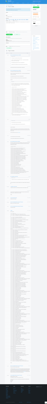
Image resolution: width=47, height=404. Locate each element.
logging (15, 368)
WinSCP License (20, 402)
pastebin (19, 369)
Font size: (14, 20)
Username (7, 12)
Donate (36, 7)
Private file (14, 46)
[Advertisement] (36, 30)
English (38, 386)
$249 (37, 8)
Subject (6, 15)
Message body (7, 18)
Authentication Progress (35, 41)
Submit (9, 34)
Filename (7, 39)
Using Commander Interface (35, 38)
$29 (34, 8)
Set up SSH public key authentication (36, 47)
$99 (36, 8)
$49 (35, 8)
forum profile (19, 132)
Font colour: (7, 20)
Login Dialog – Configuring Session (36, 37)
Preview (17, 34)
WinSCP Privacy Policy (29, 402)
